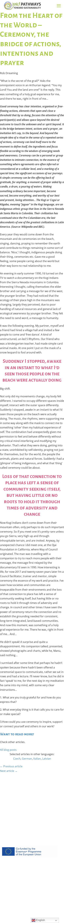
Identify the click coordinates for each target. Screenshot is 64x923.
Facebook (6, 828)
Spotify (19, 828)
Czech (17, 758)
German (27, 758)
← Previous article (11, 766)
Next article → (8, 771)
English (40, 920)
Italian (37, 758)
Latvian (46, 758)
